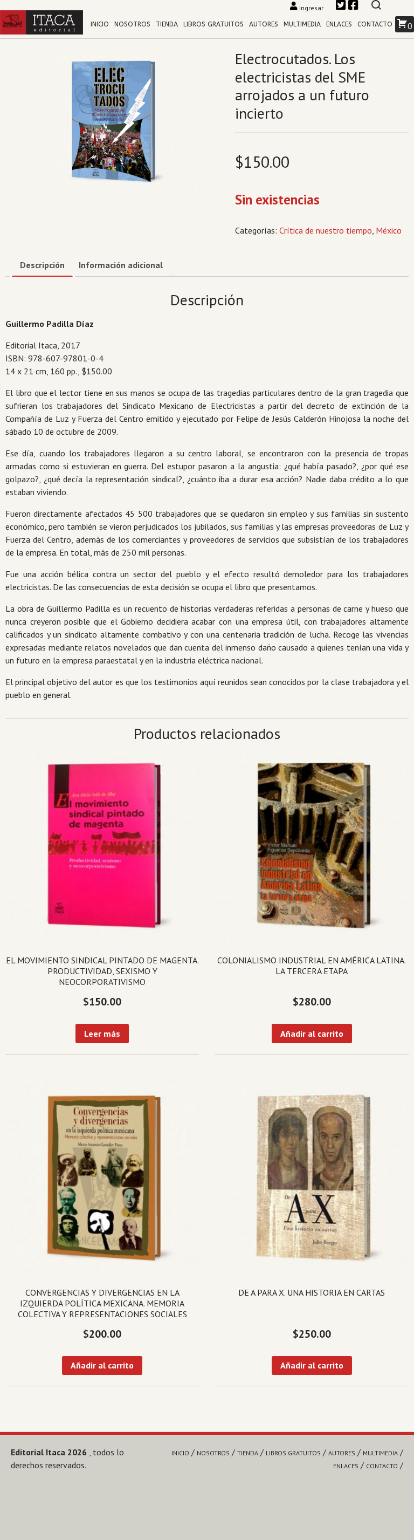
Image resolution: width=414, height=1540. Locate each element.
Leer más (102, 1033)
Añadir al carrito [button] (311, 1033)
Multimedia (302, 24)
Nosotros (132, 24)
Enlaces (339, 24)
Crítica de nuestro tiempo (325, 230)
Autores (263, 24)
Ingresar (311, 8)
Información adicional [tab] (121, 264)
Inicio (100, 24)
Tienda (167, 24)
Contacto (374, 24)
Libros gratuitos (213, 24)
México (389, 230)
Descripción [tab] (42, 264)
